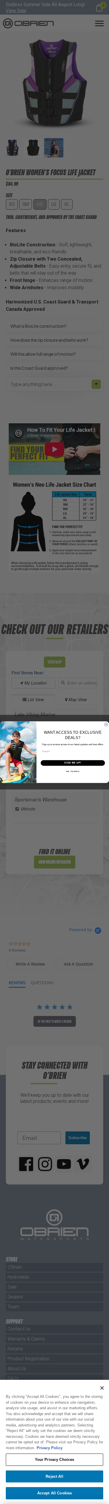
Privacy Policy (49, 1448)
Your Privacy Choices (54, 1459)
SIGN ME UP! (72, 762)
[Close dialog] (106, 724)
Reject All (54, 1476)
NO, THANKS (72, 771)
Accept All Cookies (54, 1493)
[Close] (102, 1388)
